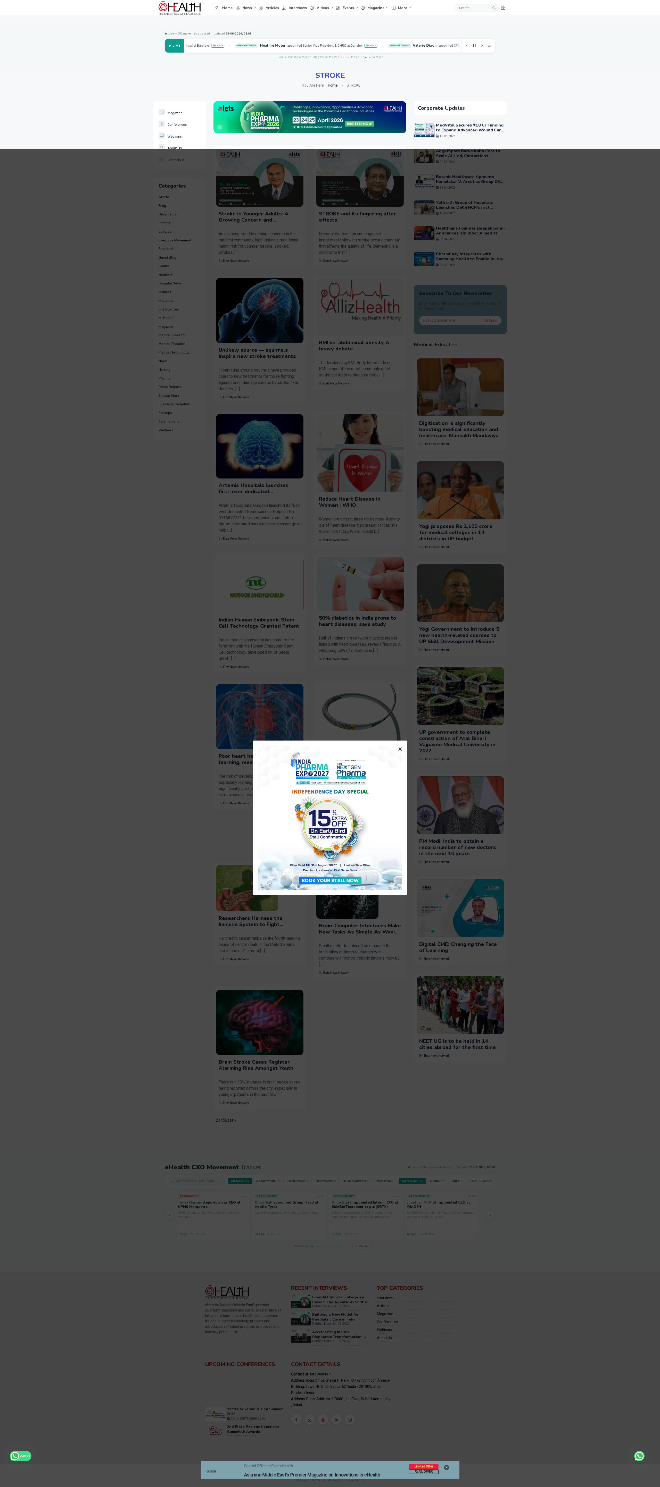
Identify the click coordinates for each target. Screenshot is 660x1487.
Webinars (175, 136)
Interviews (298, 7)
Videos (323, 7)
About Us (175, 148)
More (402, 7)
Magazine (376, 7)
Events (348, 7)
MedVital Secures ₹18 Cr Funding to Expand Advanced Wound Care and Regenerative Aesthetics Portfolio (470, 132)
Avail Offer (424, 1471)
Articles (272, 7)
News (247, 7)
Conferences (177, 125)
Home (227, 7)
